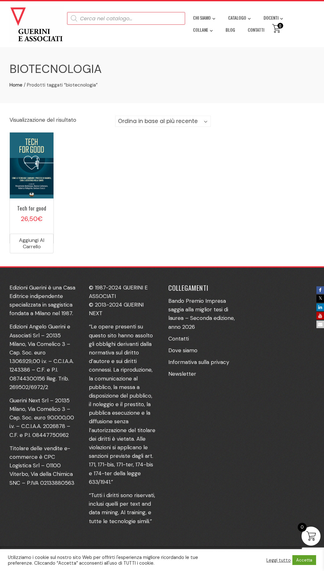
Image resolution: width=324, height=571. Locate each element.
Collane (200, 29)
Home (15, 85)
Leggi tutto (278, 560)
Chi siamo (202, 17)
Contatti (256, 29)
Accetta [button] (304, 560)
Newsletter (182, 373)
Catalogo (237, 17)
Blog (230, 29)
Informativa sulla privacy (198, 362)
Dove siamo (182, 350)
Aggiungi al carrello (31, 243)
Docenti (271, 17)
